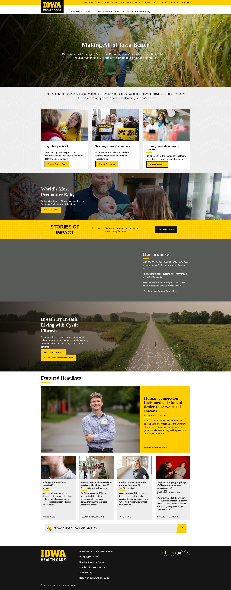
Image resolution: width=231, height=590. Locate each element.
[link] (52, 6)
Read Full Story (51, 210)
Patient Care (49, 517)
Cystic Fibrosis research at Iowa (58, 358)
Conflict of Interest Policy (92, 567)
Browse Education (107, 164)
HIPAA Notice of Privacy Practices (96, 551)
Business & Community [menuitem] (138, 11)
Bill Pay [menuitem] (161, 2)
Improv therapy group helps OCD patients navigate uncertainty (172, 485)
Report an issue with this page (94, 578)
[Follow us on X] (173, 553)
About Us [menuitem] (75, 11)
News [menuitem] (88, 11)
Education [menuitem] (120, 11)
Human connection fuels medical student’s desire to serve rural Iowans (164, 404)
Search (186, 2)
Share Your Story (166, 229)
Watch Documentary (53, 352)
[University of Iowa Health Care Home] (53, 555)
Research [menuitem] (149, 2)
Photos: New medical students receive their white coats (96, 483)
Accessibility (85, 572)
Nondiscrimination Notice (91, 562)
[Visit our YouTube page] (180, 553)
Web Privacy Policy (88, 556)
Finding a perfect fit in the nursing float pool (132, 483)
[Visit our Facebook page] (165, 553)
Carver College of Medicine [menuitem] (130, 2)
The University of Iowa (54, 585)
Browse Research (157, 164)
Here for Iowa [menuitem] (103, 11)
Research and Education (155, 447)
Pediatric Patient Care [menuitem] (106, 2)
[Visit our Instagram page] (187, 553)
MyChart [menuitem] (172, 2)
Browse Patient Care (57, 164)
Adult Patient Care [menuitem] (86, 2)
